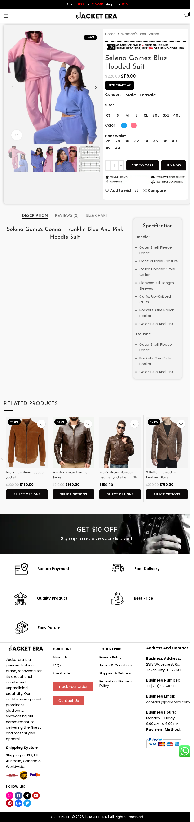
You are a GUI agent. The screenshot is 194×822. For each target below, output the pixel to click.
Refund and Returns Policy (115, 683)
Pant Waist (115, 135)
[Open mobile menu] (6, 16)
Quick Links (63, 649)
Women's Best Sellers (140, 33)
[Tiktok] (27, 795)
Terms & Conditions (115, 665)
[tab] (35, 216)
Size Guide (61, 673)
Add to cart (143, 165)
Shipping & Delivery (115, 673)
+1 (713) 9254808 (161, 685)
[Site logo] (97, 15)
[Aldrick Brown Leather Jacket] (73, 442)
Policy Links (110, 649)
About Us (60, 657)
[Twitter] (27, 803)
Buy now (173, 165)
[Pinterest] (9, 803)
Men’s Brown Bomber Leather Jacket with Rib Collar (118, 477)
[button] (12, 87)
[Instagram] (9, 795)
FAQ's (57, 665)
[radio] (130, 95)
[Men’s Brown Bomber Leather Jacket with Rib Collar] (120, 442)
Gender (112, 94)
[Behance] (18, 803)
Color (110, 125)
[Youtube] (36, 795)
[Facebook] (18, 795)
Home (110, 33)
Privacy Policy (110, 657)
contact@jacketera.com (168, 701)
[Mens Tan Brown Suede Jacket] (27, 442)
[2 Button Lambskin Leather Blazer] (167, 442)
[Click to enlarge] (16, 135)
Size (109, 105)
